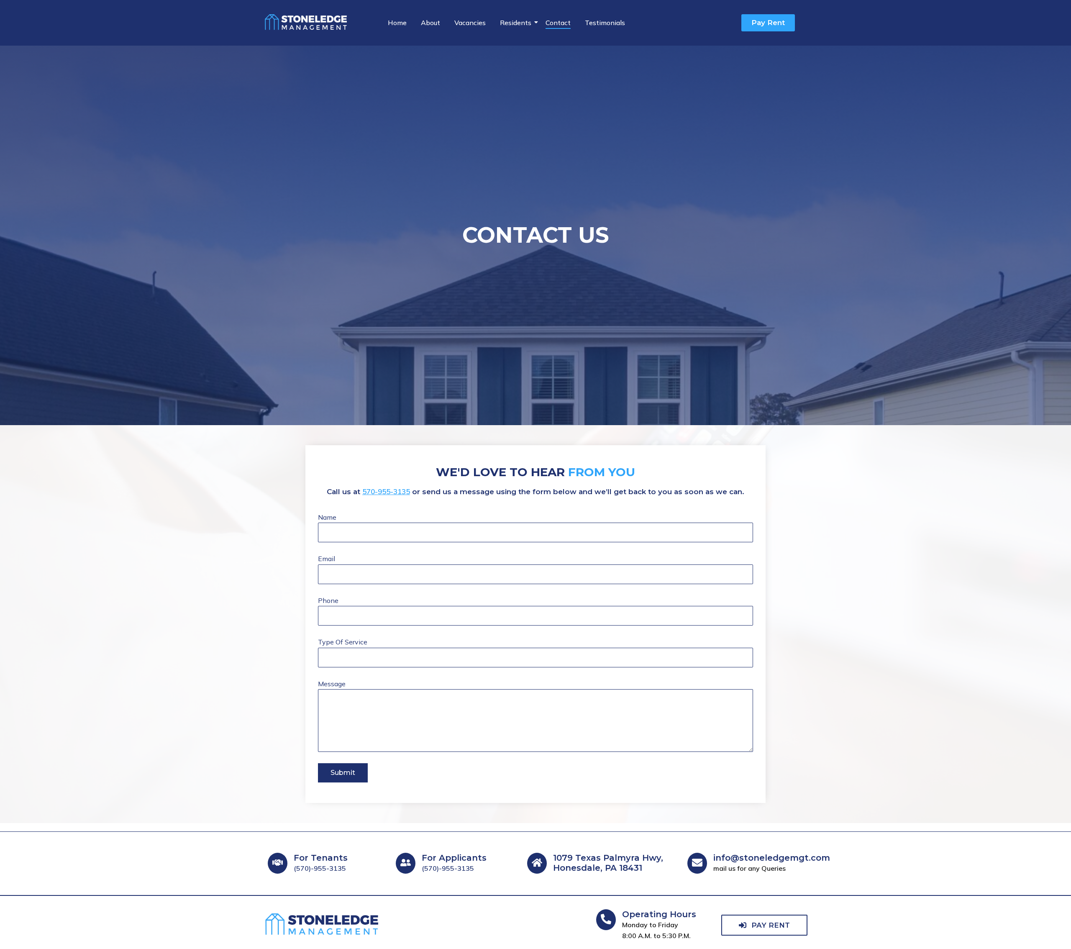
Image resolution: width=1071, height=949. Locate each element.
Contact (558, 22)
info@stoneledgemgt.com (771, 858)
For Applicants (454, 858)
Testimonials (605, 22)
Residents (515, 22)
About (430, 22)
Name (327, 517)
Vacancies (470, 22)
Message (332, 684)
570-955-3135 (386, 491)
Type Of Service (342, 642)
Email (326, 558)
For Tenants (321, 858)
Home (397, 22)
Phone (328, 600)
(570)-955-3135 (320, 868)
